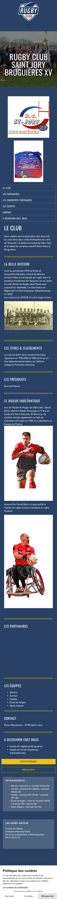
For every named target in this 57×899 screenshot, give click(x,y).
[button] (28, 26)
